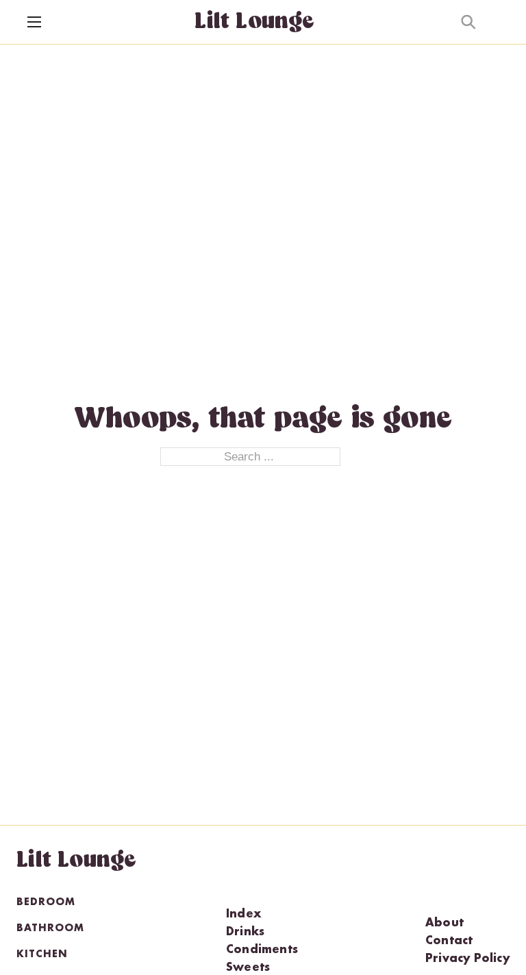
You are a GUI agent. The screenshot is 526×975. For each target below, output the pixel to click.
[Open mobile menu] (34, 21)
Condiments (262, 950)
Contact (449, 941)
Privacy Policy (467, 959)
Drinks (245, 932)
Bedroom (45, 902)
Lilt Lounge (254, 22)
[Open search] (468, 22)
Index (243, 914)
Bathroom (50, 928)
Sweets (248, 968)
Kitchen (42, 954)
